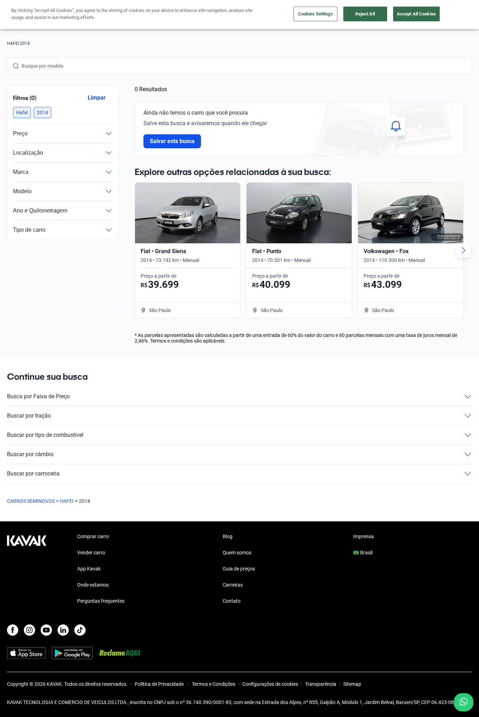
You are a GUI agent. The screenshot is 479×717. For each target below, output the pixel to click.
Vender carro (91, 552)
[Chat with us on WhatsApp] (463, 702)
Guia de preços (239, 568)
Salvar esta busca (172, 141)
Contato (232, 601)
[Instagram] (29, 630)
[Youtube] (46, 630)
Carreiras (233, 585)
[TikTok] (80, 630)
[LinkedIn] (63, 630)
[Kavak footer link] (26, 569)
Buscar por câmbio (30, 454)
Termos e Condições (213, 684)
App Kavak (89, 568)
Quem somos (237, 552)
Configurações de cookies (270, 684)
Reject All (365, 13)
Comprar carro (93, 536)
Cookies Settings (315, 13)
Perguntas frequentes (100, 601)
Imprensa (363, 536)
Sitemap (352, 684)
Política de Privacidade (160, 684)
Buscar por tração (29, 415)
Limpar (97, 97)
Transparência (320, 684)
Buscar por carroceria (33, 473)
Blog (227, 536)
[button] (22, 112)
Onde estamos (93, 585)
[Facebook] (12, 630)
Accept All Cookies (416, 13)
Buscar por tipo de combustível (45, 435)
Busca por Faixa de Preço (38, 396)
